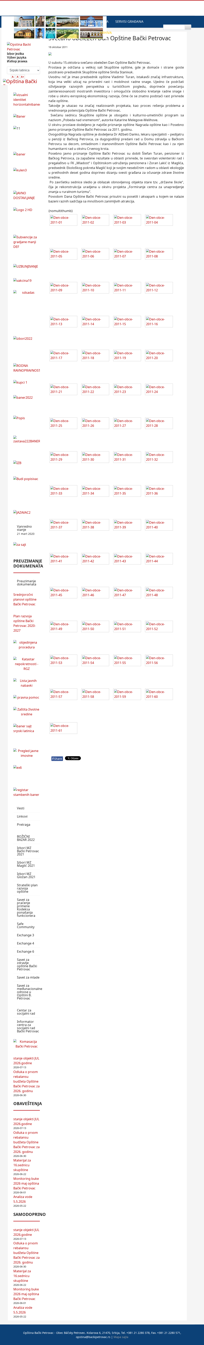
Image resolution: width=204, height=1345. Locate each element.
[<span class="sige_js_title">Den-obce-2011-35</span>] (128, 491)
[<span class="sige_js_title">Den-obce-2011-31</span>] (128, 458)
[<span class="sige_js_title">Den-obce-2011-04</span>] (160, 220)
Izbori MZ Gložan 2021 (26, 875)
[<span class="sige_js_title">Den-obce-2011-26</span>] (96, 424)
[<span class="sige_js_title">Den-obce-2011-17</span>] (64, 356)
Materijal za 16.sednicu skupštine (22, 1165)
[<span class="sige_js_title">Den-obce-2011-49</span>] (64, 627)
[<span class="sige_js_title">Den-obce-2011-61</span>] (64, 728)
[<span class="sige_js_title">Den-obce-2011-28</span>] (160, 424)
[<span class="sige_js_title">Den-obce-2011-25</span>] (64, 424)
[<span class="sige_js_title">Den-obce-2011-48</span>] (160, 593)
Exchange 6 (25, 951)
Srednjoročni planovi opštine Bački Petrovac (24, 599)
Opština (146, 32)
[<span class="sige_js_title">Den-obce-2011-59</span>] (128, 695)
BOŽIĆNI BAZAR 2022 (26, 838)
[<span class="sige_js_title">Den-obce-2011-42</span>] (96, 559)
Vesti (20, 808)
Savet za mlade (28, 977)
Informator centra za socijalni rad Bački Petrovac (28, 1026)
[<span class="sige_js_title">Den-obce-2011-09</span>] (64, 288)
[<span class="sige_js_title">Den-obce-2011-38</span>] (96, 525)
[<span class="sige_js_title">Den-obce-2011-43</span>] (128, 559)
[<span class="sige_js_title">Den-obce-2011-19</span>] (128, 356)
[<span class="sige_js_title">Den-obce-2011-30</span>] (96, 458)
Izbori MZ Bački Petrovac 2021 (28, 851)
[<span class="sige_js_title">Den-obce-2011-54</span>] (96, 661)
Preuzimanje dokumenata (26, 582)
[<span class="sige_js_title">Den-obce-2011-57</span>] (64, 695)
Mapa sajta (121, 1337)
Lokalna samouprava (89, 21)
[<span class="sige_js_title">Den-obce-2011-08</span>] (160, 254)
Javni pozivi (83, 32)
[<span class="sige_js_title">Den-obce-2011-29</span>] (64, 458)
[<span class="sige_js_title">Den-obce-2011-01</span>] (64, 220)
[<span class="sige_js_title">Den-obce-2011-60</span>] (160, 695)
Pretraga (23, 825)
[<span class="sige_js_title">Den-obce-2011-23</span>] (128, 390)
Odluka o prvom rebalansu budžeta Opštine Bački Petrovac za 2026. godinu (26, 1081)
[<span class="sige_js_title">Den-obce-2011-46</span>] (96, 593)
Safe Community (25, 925)
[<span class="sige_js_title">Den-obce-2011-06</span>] (96, 254)
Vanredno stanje (25, 530)
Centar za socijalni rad (26, 1011)
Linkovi (22, 816)
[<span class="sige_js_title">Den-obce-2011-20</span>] (160, 356)
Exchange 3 (25, 935)
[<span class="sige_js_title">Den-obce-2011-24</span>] (160, 390)
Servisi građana (129, 21)
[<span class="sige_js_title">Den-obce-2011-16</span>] (160, 322)
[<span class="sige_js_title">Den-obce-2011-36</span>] (160, 491)
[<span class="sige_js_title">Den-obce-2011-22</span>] (96, 390)
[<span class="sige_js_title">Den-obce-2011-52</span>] (160, 627)
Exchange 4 (25, 943)
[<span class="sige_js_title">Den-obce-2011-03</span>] (128, 220)
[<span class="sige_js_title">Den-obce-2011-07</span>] (128, 254)
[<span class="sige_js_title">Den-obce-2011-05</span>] (64, 254)
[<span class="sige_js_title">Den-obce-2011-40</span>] (160, 525)
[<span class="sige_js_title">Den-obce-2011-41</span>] (64, 559)
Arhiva (106, 32)
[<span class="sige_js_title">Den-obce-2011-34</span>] (96, 491)
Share (57, 759)
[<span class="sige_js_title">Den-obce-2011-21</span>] (64, 390)
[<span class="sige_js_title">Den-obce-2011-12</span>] (160, 288)
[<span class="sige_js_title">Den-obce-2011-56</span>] (160, 661)
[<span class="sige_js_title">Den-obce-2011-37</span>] (64, 525)
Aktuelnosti (56, 21)
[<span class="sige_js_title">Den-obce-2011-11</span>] (128, 288)
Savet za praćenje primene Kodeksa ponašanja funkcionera (26, 908)
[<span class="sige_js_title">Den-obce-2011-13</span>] (64, 322)
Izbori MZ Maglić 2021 (26, 864)
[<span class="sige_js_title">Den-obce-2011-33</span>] (64, 491)
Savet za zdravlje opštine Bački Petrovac (27, 964)
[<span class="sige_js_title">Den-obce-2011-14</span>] (96, 322)
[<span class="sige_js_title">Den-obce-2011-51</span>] (128, 627)
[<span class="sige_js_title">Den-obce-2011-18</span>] (96, 356)
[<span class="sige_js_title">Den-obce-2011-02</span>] (96, 220)
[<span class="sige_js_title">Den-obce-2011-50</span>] (96, 627)
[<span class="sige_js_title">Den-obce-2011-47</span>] (128, 593)
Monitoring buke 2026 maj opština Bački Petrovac (26, 1183)
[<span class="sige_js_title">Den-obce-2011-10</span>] (96, 288)
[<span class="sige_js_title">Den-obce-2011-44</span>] (160, 559)
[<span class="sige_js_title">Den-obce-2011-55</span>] (128, 661)
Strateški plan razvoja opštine (27, 888)
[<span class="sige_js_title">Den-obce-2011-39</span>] (128, 525)
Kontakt (126, 32)
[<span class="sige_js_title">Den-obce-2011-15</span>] (128, 322)
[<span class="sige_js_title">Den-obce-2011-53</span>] (64, 661)
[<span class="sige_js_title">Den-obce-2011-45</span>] (64, 593)
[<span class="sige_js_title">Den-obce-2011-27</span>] (128, 424)
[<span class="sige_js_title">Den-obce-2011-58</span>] (96, 695)
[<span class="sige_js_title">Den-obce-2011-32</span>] (160, 458)
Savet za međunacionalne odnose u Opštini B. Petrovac (28, 992)
